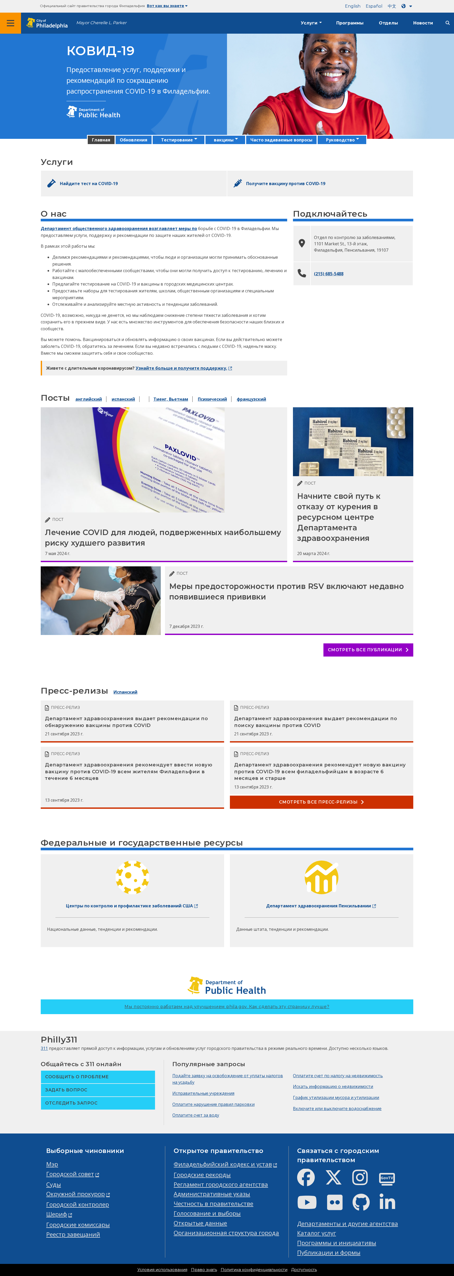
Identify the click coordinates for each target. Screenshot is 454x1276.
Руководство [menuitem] (340, 140)
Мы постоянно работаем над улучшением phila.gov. (227, 1006)
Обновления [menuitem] (133, 140)
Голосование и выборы (207, 1213)
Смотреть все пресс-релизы (319, 802)
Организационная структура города (226, 1233)
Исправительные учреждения (203, 1093)
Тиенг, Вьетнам (170, 399)
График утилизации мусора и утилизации (336, 1097)
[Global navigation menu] (10, 23)
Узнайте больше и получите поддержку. (181, 368)
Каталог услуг (316, 1233)
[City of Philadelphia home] (48, 23)
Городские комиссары (78, 1225)
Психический (212, 399)
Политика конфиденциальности (254, 1269)
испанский (123, 399)
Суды (53, 1184)
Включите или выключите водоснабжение (337, 1108)
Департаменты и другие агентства (347, 1223)
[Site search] (447, 23)
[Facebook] (310, 1182)
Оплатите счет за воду (195, 1115)
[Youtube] (311, 1207)
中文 (392, 6)
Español (374, 6)
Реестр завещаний (73, 1234)
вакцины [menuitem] (224, 140)
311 (44, 1048)
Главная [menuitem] (101, 140)
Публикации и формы (328, 1252)
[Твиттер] (338, 1182)
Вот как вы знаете (165, 6)
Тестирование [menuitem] (177, 140)
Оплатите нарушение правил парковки (213, 1104)
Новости (423, 23)
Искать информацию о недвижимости (333, 1086)
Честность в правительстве (213, 1203)
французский (251, 399)
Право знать (204, 1269)
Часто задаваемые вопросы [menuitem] (281, 140)
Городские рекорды (202, 1175)
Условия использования (162, 1269)
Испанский (125, 692)
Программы (350, 23)
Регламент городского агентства (221, 1184)
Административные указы (212, 1194)
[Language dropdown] (407, 6)
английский (88, 399)
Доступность (304, 1269)
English (352, 6)
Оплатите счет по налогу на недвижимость (338, 1076)
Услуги (309, 23)
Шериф (56, 1214)
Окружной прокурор (75, 1194)
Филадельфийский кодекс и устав (223, 1164)
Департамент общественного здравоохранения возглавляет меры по (119, 228)
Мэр (52, 1164)
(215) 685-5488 (328, 274)
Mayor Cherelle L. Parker (101, 22)
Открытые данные (200, 1223)
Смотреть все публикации (366, 649)
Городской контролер (77, 1204)
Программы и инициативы (336, 1243)
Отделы (388, 23)
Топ (440, 1209)
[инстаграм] (364, 1182)
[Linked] (392, 1207)
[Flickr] (339, 1207)
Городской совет (70, 1174)
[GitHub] (365, 1207)
